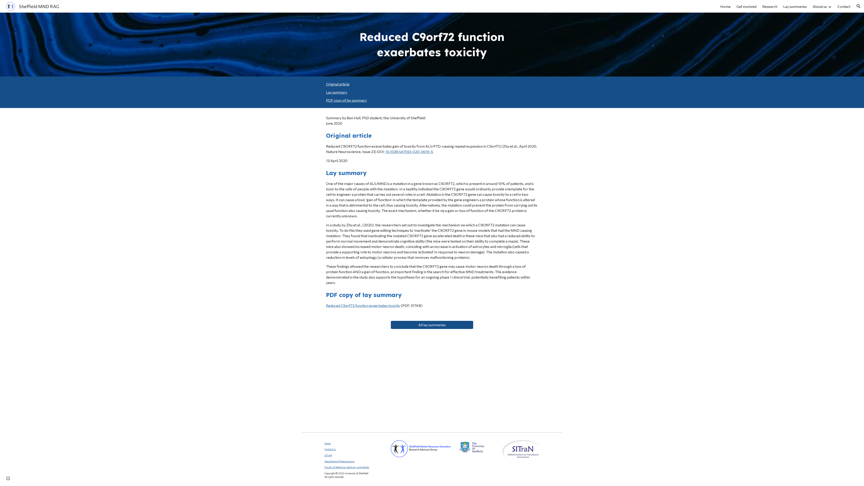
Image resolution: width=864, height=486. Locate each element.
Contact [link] (843, 6)
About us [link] (820, 6)
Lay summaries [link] (795, 6)
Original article (337, 84)
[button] (858, 6)
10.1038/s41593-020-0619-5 (409, 151)
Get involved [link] (746, 6)
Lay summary (336, 92)
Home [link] (725, 6)
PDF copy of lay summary (346, 100)
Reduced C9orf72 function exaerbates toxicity (363, 305)
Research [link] (769, 6)
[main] (432, 44)
